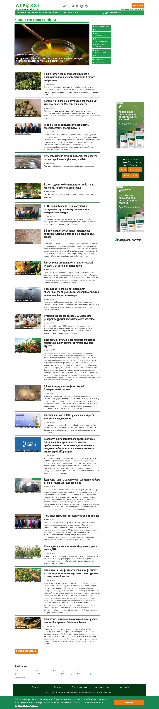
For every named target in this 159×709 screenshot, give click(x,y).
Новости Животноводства (24, 115)
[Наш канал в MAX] (87, 6)
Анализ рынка (99, 59)
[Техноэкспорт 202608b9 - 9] (130, 125)
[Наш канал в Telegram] (73, 6)
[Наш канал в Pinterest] (82, 6)
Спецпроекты (55, 13)
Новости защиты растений (100, 46)
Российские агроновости (24, 168)
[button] (106, 12)
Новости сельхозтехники (100, 51)
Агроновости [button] (22, 13)
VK (127, 176)
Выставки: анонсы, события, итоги (27, 427)
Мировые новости (101, 30)
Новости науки (100, 56)
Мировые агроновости (26, 54)
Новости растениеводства (101, 40)
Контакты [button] (115, 13)
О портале (36, 687)
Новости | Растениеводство (24, 89)
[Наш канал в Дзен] (78, 6)
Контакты (58, 687)
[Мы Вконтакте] (65, 6)
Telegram (135, 170)
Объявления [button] (70, 13)
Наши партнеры (101, 687)
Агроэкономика (100, 63)
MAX (135, 176)
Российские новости (102, 26)
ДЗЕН (123, 170)
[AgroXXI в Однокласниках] (69, 6)
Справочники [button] (39, 13)
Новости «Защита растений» (25, 273)
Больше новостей (25, 651)
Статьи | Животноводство (24, 492)
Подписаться (138, 5)
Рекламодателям (79, 687)
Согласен (129, 702)
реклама (120, 103)
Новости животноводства (100, 34)
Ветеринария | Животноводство (26, 451)
